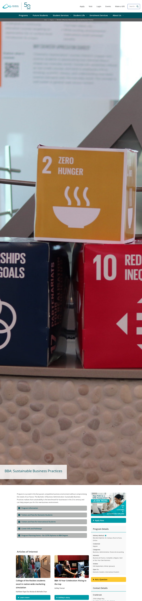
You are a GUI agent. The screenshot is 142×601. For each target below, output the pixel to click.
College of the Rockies (17, 6)
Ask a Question (101, 579)
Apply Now (99, 520)
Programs (52, 19)
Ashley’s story (64, 597)
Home (45, 19)
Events (108, 6)
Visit (90, 6)
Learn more (24, 597)
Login (99, 6)
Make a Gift (120, 6)
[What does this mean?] (105, 535)
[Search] (137, 6)
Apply (82, 6)
